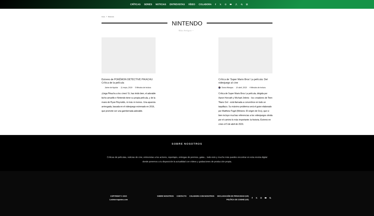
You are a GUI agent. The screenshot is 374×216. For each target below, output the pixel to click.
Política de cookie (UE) (237, 200)
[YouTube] (230, 4)
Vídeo (191, 4)
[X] (220, 4)
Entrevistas (177, 4)
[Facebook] (215, 4)
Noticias (161, 4)
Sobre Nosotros (165, 196)
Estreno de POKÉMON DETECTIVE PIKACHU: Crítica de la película (127, 81)
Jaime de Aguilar (111, 88)
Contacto (181, 196)
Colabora (205, 4)
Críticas (135, 4)
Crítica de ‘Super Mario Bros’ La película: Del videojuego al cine (243, 81)
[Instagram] (225, 4)
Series (148, 4)
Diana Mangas (227, 88)
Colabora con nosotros (201, 196)
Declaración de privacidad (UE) (233, 196)
